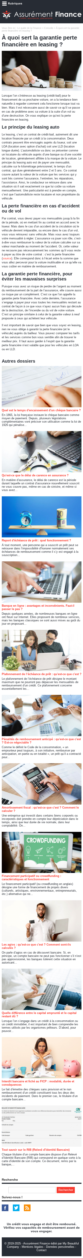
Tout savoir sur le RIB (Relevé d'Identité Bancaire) (35, 1149)
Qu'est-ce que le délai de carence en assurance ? (35, 475)
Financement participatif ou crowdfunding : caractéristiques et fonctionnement (31, 877)
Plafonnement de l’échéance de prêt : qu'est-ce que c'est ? (41, 674)
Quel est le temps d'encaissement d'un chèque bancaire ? (41, 410)
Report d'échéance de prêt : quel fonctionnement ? (36, 540)
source (7, 258)
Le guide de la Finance (29, 28)
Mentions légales (32, 1246)
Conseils (48, 28)
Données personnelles (60, 1246)
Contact (41, 1250)
